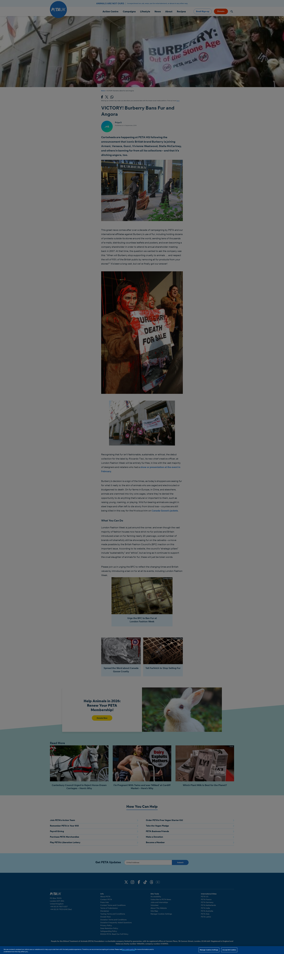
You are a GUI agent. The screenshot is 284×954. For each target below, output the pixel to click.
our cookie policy (128, 949)
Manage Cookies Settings (209, 950)
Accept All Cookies (229, 950)
